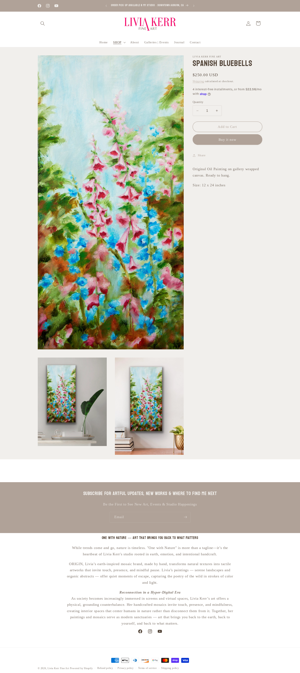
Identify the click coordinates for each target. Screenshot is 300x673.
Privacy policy (126, 668)
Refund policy (105, 668)
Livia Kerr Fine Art (58, 668)
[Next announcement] (193, 5)
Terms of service (147, 668)
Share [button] (202, 155)
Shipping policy (170, 668)
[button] (43, 23)
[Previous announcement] (106, 5)
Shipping (198, 81)
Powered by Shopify (81, 668)
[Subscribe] (185, 517)
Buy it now (228, 140)
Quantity (198, 102)
